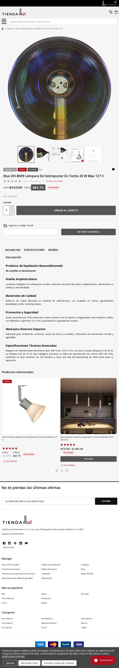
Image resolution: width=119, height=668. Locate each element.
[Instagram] (9, 543)
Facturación (46, 578)
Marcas (84, 623)
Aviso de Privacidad (10, 564)
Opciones (88, 459)
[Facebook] (4, 543)
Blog (83, 569)
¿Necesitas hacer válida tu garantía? (17, 578)
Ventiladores (47, 618)
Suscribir (106, 501)
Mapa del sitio (87, 573)
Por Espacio (7, 627)
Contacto (85, 564)
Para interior (7, 618)
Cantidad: (7, 202)
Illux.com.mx (8, 547)
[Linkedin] (20, 543)
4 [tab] (67, 471)
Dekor (44, 594)
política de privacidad (13, 656)
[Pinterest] (15, 543)
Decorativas (86, 618)
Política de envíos (49, 569)
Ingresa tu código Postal (21, 225)
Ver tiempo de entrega (88, 232)
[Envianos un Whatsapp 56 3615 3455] (110, 12)
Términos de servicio (11, 569)
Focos (44, 627)
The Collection (8, 598)
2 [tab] (57, 471)
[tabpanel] (31, 422)
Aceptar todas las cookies (59, 663)
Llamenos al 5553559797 (13, 534)
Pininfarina (46, 598)
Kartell (44, 603)
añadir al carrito (66, 210)
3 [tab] (62, 471)
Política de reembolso (51, 564)
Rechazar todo (29, 663)
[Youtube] (26, 543)
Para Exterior (7, 623)
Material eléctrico (49, 623)
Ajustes (10, 663)
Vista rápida (11, 461)
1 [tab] (52, 471)
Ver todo (85, 594)
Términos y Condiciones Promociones (18, 573)
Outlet (83, 627)
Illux (3, 594)
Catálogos (45, 573)
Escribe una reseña (54, 181)
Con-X (4, 603)
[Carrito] (116, 12)
